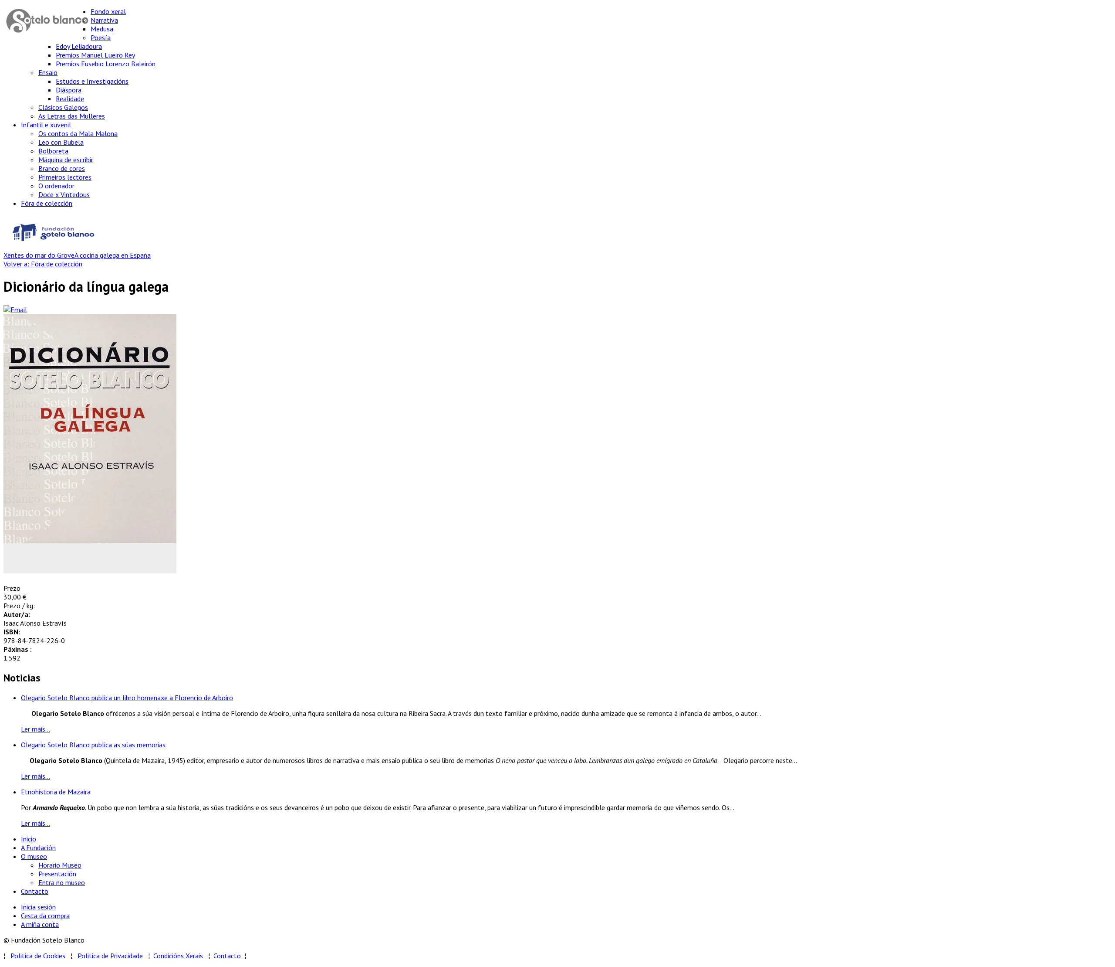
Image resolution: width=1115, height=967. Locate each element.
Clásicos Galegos (63, 107)
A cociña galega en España (112, 255)
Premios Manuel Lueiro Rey (95, 55)
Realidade (70, 98)
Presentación (57, 873)
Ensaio (47, 72)
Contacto (34, 891)
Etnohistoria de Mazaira (56, 791)
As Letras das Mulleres (71, 116)
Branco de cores (61, 168)
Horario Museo (59, 865)
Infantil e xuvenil (46, 124)
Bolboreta (53, 150)
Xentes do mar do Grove (38, 255)
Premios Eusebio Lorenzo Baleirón (105, 63)
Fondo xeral (108, 11)
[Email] (15, 309)
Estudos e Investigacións (92, 81)
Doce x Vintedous (64, 194)
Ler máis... (35, 729)
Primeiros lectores (64, 177)
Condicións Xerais (178, 955)
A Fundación (38, 847)
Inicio (28, 838)
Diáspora (68, 89)
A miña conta (40, 924)
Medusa (102, 28)
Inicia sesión (38, 906)
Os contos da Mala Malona (78, 133)
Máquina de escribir (65, 159)
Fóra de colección (46, 203)
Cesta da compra (45, 915)
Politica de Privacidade (113, 955)
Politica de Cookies (36, 955)
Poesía (101, 37)
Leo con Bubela (61, 142)
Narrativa (104, 20)
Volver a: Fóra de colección (42, 263)
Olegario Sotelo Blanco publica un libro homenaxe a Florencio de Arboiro (127, 697)
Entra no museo (61, 882)
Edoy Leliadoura (79, 46)
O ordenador (56, 185)
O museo (34, 856)
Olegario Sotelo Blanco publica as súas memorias (93, 744)
